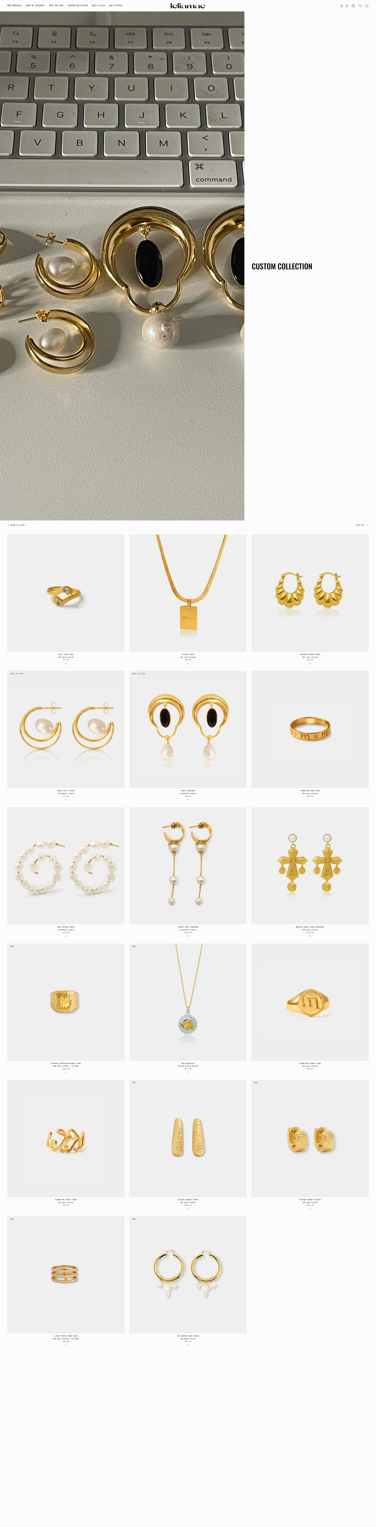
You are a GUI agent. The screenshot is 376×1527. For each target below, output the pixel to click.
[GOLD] (66, 663)
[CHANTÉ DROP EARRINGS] (188, 865)
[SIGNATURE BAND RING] (310, 729)
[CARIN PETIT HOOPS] (66, 729)
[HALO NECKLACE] (188, 1002)
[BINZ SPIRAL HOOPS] (66, 865)
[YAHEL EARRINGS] (188, 729)
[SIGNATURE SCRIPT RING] (66, 1138)
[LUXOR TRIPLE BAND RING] (66, 1274)
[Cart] (367, 5)
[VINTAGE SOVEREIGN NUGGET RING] (66, 1002)
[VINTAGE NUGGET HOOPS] (188, 1138)
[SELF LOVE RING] (66, 593)
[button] (35, 5)
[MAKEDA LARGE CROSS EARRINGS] (310, 865)
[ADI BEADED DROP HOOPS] (188, 1274)
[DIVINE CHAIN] (188, 593)
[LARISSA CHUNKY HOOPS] (310, 593)
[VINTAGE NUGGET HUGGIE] (310, 1138)
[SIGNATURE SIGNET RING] (310, 1002)
